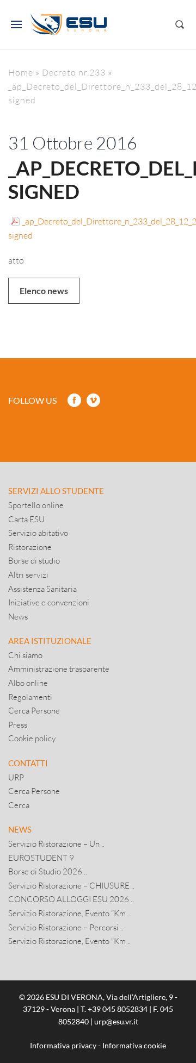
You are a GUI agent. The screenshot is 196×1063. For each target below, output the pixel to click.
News (18, 616)
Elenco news (44, 290)
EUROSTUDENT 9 (41, 857)
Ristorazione (30, 547)
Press (17, 724)
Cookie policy (32, 738)
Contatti (28, 763)
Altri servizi (28, 574)
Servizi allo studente (56, 491)
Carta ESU (26, 519)
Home (20, 72)
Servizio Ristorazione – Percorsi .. (66, 927)
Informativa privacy (63, 1045)
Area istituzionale (49, 641)
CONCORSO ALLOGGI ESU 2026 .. (71, 899)
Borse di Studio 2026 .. (47, 871)
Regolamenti (30, 697)
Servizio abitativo (38, 532)
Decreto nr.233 (74, 72)
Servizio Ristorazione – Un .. (56, 843)
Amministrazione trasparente (58, 668)
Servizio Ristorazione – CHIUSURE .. (71, 885)
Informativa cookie (134, 1045)
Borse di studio (34, 560)
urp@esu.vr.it (116, 1021)
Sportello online (36, 505)
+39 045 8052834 (118, 1009)
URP (16, 777)
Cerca (18, 805)
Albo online (28, 682)
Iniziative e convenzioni (48, 602)
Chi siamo (25, 655)
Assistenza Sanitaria (42, 588)
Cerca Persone (34, 710)
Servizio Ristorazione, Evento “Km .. (69, 913)
